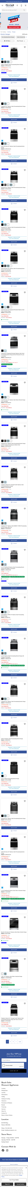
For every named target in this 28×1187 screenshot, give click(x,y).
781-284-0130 (8, 1128)
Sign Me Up (14, 1071)
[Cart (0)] (25, 5)
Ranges (14, 31)
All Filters (8, 40)
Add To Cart (14, 79)
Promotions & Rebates (6, 1102)
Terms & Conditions (14, 1164)
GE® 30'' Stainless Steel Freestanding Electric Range (12, 64)
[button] (2, 5)
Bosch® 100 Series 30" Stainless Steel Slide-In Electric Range (14, 932)
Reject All (7, 1184)
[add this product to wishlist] (25, 47)
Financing (3, 1107)
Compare (15, 82)
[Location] (17, 5)
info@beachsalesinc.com (11, 1130)
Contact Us (4, 1113)
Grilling (3, 1096)
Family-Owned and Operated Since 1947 (14, 1)
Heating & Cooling (5, 1098)
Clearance (3, 1100)
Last (20, 1041)
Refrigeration (4, 1090)
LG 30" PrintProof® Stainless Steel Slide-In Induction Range (13, 890)
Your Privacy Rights (14, 1179)
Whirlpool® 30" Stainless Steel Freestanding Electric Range (13, 187)
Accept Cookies (20, 1184)
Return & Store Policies (6, 1115)
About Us (3, 1111)
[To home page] (10, 5)
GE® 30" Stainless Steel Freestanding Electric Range (12, 738)
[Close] (26, 1167)
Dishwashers (4, 1094)
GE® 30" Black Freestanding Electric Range (10, 778)
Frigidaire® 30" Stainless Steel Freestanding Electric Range (13, 106)
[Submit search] (24, 10)
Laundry (3, 1092)
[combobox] (20, 41)
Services (3, 1109)
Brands (3, 1104)
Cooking (9, 31)
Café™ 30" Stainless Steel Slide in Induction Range (11, 976)
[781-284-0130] (21, 5)
